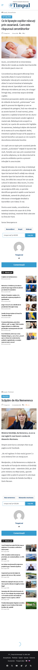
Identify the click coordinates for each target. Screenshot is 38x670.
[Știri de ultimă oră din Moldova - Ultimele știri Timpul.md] (19, 5)
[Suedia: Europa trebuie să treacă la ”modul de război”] (31, 316)
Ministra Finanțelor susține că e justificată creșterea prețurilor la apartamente (10, 297)
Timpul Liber (20, 661)
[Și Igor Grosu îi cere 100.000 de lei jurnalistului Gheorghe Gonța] (31, 307)
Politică (14, 658)
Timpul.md (7, 33)
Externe (32, 658)
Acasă (5, 12)
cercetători (10, 229)
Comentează (19, 264)
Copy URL (30, 235)
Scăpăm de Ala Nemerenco (9, 277)
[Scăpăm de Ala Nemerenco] (31, 279)
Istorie (26, 658)
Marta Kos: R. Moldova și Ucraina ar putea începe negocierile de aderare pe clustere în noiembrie (12, 288)
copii (20, 229)
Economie (11, 661)
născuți (29, 229)
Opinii (21, 658)
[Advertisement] (19, 367)
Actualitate (12, 12)
